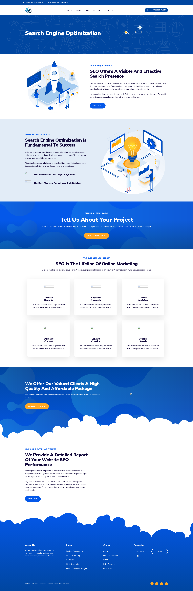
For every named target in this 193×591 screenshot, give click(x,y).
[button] (156, 10)
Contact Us (108, 10)
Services (96, 10)
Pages (78, 10)
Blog (87, 10)
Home (69, 10)
